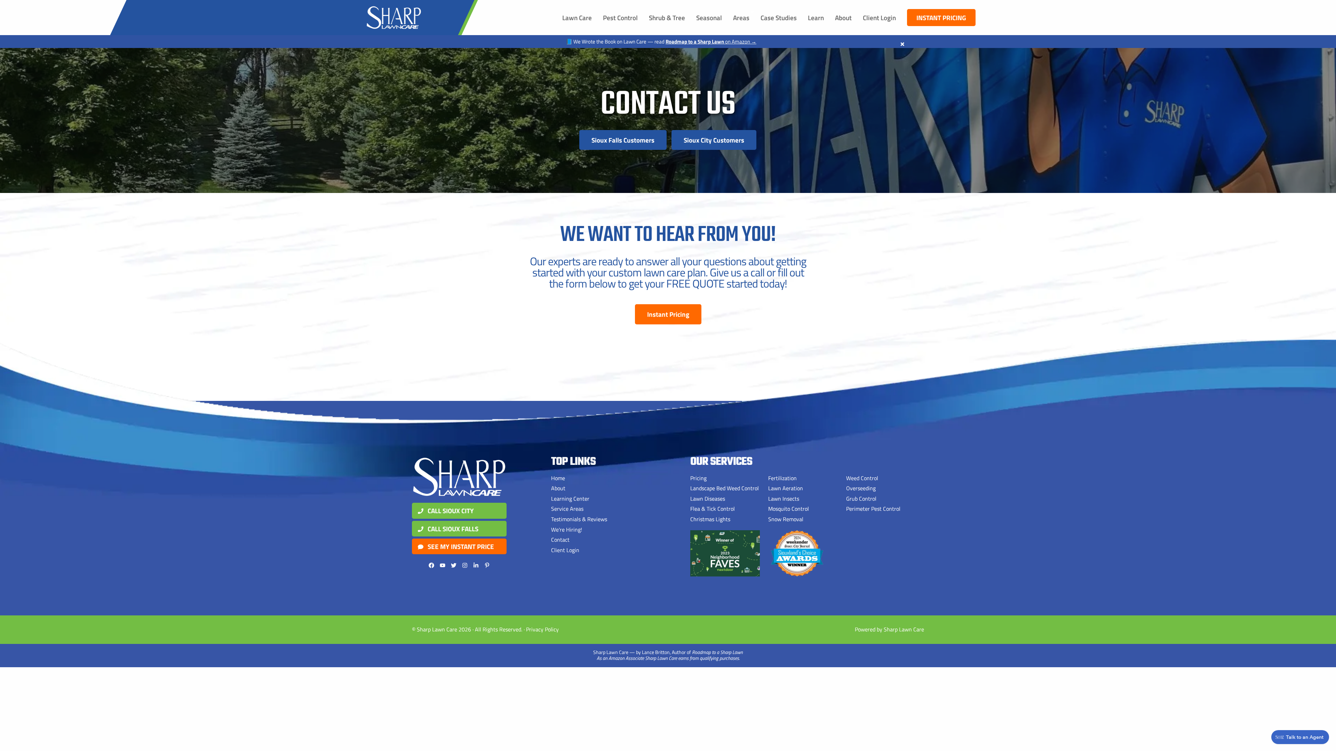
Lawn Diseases (707, 498)
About (843, 18)
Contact (560, 539)
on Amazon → (711, 42)
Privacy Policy (542, 629)
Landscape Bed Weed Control (724, 488)
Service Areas (567, 508)
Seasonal (709, 18)
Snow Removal (785, 519)
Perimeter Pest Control (873, 508)
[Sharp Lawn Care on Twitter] (453, 565)
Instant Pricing (941, 18)
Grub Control (861, 498)
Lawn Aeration (785, 488)
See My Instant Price (460, 546)
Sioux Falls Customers (622, 140)
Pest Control (620, 18)
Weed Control (862, 478)
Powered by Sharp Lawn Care (889, 629)
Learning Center (570, 498)
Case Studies (779, 18)
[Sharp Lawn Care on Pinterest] (487, 565)
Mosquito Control (788, 508)
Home (558, 478)
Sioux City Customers (714, 140)
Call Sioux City (450, 511)
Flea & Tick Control (712, 508)
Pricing (698, 478)
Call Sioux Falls (452, 529)
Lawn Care (577, 18)
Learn (816, 18)
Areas (741, 18)
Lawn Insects (783, 498)
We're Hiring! (566, 529)
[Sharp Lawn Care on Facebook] (431, 565)
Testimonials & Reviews (579, 519)
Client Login (879, 18)
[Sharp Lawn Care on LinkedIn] (476, 565)
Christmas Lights (710, 519)
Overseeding (861, 488)
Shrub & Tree (667, 18)
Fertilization (782, 478)
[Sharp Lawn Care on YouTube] (442, 565)
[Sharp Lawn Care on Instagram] (464, 565)
